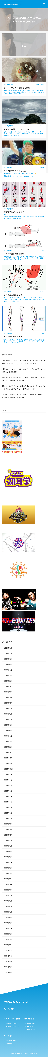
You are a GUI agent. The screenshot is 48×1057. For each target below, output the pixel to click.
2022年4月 (8, 928)
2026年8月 (8, 648)
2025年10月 (8, 703)
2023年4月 (8, 862)
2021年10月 (8, 961)
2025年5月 (8, 730)
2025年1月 (8, 752)
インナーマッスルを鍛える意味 (17, 87)
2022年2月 (8, 939)
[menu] (44, 4)
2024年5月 (8, 796)
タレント (30, 1026)
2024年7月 (8, 785)
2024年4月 (8, 802)
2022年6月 (8, 917)
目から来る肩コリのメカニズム (17, 129)
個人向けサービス (12, 1023)
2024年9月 (8, 774)
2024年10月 (8, 769)
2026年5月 (8, 664)
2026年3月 (8, 675)
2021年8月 (8, 972)
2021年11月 (8, 956)
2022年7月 (8, 912)
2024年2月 (8, 813)
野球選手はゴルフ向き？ (14, 212)
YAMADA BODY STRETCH (27, 1053)
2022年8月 (8, 906)
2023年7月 (8, 846)
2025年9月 (8, 708)
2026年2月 (8, 681)
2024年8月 (8, 780)
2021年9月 (8, 967)
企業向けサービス (12, 1026)
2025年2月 (8, 747)
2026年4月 (8, 670)
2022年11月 (8, 890)
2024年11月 (8, 763)
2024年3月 (8, 807)
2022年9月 (8, 901)
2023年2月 (8, 873)
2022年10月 (8, 895)
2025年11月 (8, 697)
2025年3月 (8, 741)
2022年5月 (8, 923)
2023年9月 (8, 840)
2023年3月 (8, 868)
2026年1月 (8, 686)
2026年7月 (8, 653)
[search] (43, 410)
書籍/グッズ (31, 1029)
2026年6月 (8, 659)
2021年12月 (8, 950)
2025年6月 (8, 725)
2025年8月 (8, 714)
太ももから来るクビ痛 (13, 336)
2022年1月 (8, 945)
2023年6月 (8, 851)
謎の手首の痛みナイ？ (13, 295)
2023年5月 (8, 857)
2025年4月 (8, 736)
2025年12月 (8, 692)
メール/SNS (31, 1023)
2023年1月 (8, 879)
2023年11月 (8, 829)
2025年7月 (8, 719)
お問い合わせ (11, 1040)
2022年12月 (8, 884)
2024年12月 (8, 758)
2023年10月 (8, 835)
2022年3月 (8, 934)
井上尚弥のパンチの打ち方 (15, 170)
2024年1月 (8, 818)
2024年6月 (8, 791)
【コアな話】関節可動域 (14, 253)
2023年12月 (8, 824)
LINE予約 (9, 1043)
